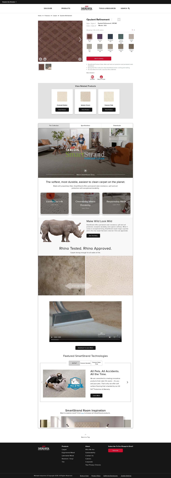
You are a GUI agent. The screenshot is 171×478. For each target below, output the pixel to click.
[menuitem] (8, 2)
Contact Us (89, 455)
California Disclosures (110, 476)
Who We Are (90, 449)
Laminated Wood (68, 455)
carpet (55, 16)
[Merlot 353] (90, 36)
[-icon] (39, 18)
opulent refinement (66, 16)
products (47, 16)
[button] (80, 39)
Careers (88, 459)
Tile (63, 462)
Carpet (64, 449)
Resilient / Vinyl (67, 459)
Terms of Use (84, 476)
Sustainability (90, 452)
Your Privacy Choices (93, 465)
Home (40, 16)
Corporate (89, 462)
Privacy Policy (96, 476)
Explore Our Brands (8, 2)
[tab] (54, 125)
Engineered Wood (68, 452)
